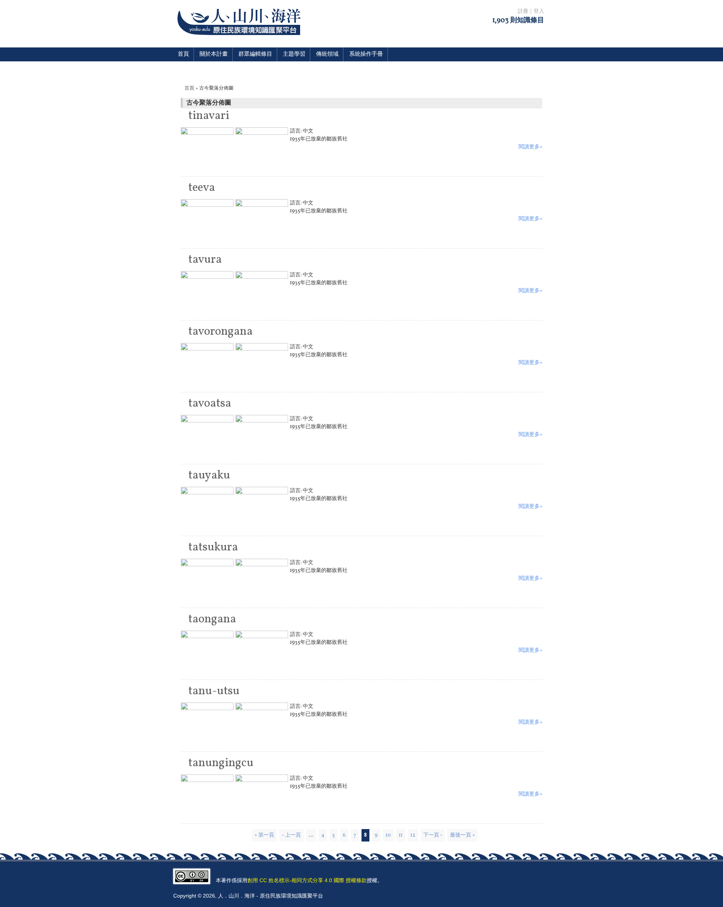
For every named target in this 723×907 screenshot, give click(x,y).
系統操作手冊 (366, 54)
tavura (205, 260)
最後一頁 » (462, 835)
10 (388, 835)
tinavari (208, 116)
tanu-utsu (213, 691)
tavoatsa (209, 403)
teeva (201, 188)
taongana (212, 619)
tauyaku (209, 475)
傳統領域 (327, 54)
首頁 (183, 54)
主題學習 (294, 54)
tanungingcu (220, 763)
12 (412, 835)
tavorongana (220, 331)
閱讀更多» (530, 147)
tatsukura (213, 547)
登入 (539, 11)
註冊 (523, 11)
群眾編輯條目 (255, 54)
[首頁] (240, 39)
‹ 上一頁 (291, 835)
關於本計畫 (214, 54)
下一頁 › (432, 835)
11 (401, 835)
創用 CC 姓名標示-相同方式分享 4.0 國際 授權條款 (307, 880)
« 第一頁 (264, 835)
